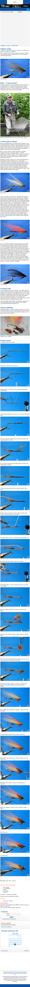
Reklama (20, 973)
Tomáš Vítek (8, 50)
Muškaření (14, 50)
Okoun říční (19, 50)
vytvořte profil (6, 906)
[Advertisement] (15, 29)
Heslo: (8, 915)
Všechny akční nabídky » (6, 926)
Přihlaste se (26, 904)
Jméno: (7, 913)
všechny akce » (4, 950)
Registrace (13, 918)
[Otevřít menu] (27, 9)
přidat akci (27, 950)
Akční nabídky (6, 923)
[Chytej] (15, 2)
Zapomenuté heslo (6, 918)
